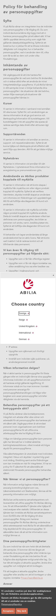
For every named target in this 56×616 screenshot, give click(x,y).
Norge (22, 320)
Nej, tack (21, 611)
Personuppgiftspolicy (11, 604)
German (23, 339)
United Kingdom (27, 326)
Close (53, 275)
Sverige (22, 313)
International (25, 333)
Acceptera (8, 611)
